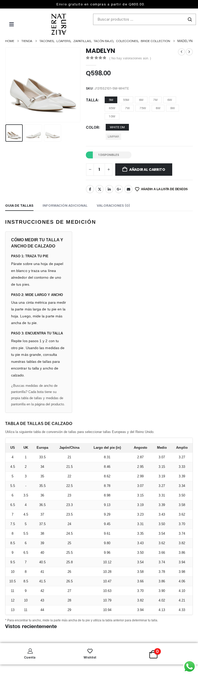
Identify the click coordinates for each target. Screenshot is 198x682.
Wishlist (90, 657)
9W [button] (172, 108)
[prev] (181, 51)
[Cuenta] (29, 651)
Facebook (90, 189)
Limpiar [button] (113, 136)
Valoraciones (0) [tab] (113, 205)
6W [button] (169, 100)
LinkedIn (109, 189)
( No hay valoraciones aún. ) (130, 58)
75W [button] (142, 108)
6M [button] (141, 100)
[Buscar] (189, 19)
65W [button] (112, 108)
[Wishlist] (90, 651)
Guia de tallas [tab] (19, 205)
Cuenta (30, 657)
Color (92, 127)
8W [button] (158, 108)
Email (128, 189)
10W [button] (112, 116)
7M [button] (155, 100)
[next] (189, 51)
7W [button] (127, 108)
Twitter (99, 189)
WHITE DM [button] (117, 127)
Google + (119, 189)
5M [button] (111, 100)
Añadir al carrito (147, 169)
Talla (92, 100)
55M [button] (126, 100)
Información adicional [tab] (65, 205)
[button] (11, 85)
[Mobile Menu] (7, 24)
